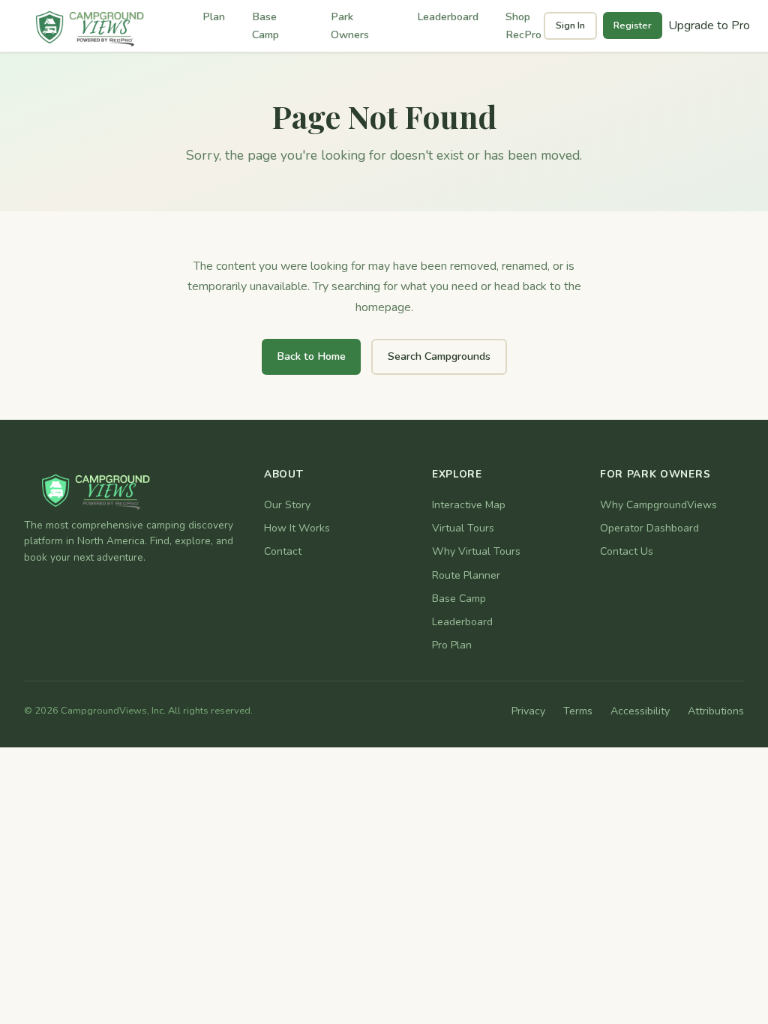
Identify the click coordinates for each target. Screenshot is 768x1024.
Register (633, 25)
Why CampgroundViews (658, 505)
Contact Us (626, 551)
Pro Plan (452, 645)
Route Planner (466, 575)
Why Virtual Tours (476, 551)
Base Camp (265, 25)
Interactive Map (469, 505)
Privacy (528, 711)
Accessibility (640, 711)
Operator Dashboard (649, 528)
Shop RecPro (524, 25)
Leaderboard (447, 16)
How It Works (297, 528)
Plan (213, 16)
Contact (283, 551)
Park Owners (350, 25)
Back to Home (311, 356)
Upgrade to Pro (709, 25)
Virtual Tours (463, 528)
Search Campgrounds (439, 356)
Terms (577, 711)
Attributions (716, 711)
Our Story (287, 505)
